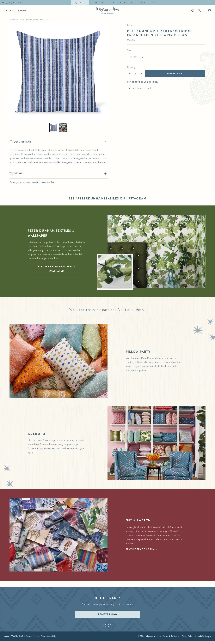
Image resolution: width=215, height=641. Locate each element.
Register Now (107, 614)
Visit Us (14, 636)
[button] (53, 127)
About (22, 10)
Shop (7, 10)
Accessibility (51, 636)
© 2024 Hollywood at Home (149, 636)
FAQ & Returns (25, 636)
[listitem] (13, 3)
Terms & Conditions (171, 636)
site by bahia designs (203, 636)
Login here (150, 82)
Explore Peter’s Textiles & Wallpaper (56, 268)
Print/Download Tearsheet (142, 88)
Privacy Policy (187, 636)
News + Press (39, 636)
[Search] (192, 10)
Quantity (131, 67)
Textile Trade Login (140, 549)
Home (12, 19)
